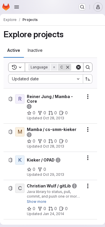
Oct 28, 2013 (53, 118)
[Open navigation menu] (16, 7)
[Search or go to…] (82, 6)
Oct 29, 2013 (53, 174)
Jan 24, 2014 (53, 214)
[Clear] (78, 67)
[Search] (87, 67)
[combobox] (45, 79)
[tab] (14, 50)
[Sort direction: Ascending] (87, 79)
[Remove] (67, 67)
